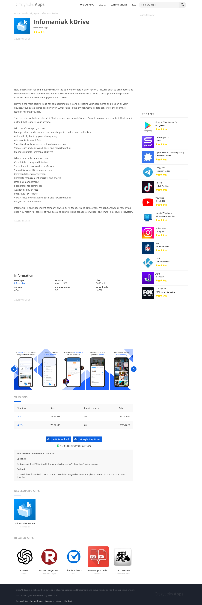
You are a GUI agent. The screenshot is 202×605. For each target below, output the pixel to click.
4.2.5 (20, 425)
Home (17, 13)
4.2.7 (20, 416)
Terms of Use (22, 600)
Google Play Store (90, 439)
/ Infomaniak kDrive (49, 13)
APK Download (61, 439)
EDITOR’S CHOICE (119, 4)
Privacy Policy (36, 600)
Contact (68, 600)
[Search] (182, 5)
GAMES (102, 4)
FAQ (134, 4)
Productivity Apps (30, 13)
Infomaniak (19, 283)
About (59, 600)
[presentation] (13, 369)
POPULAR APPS (86, 4)
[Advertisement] (75, 62)
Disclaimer (49, 600)
